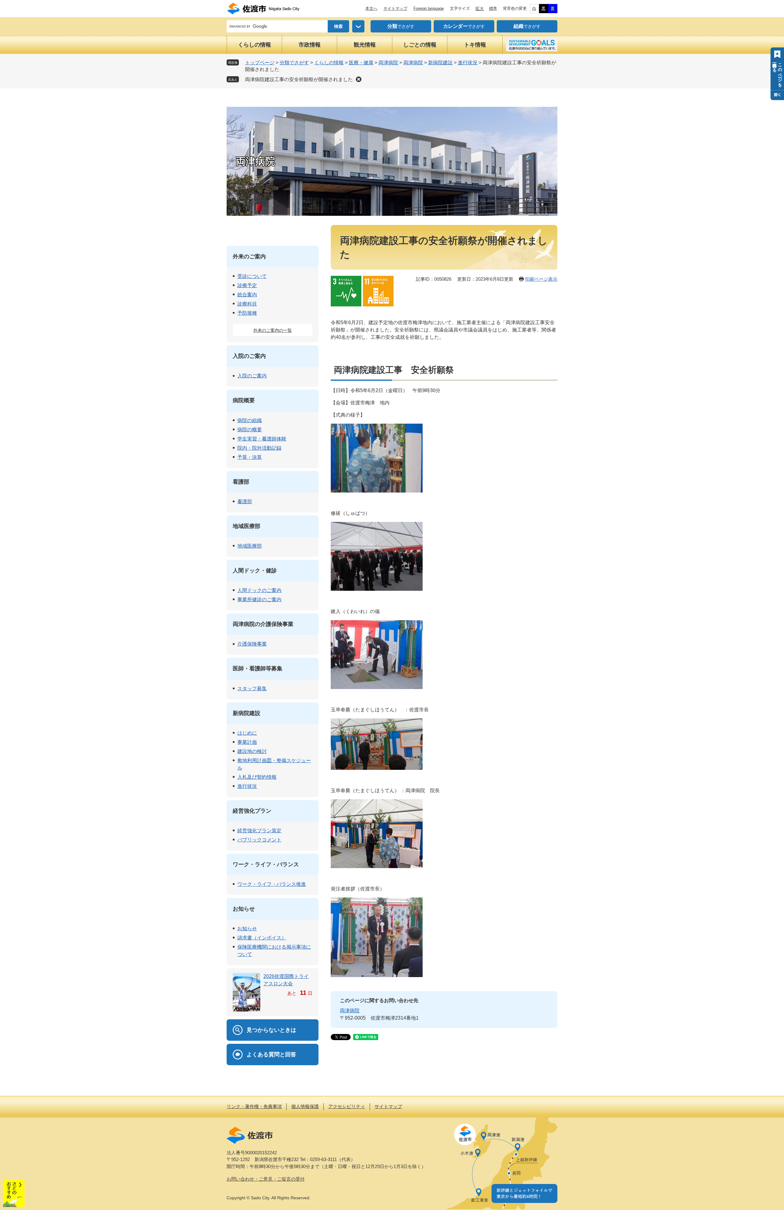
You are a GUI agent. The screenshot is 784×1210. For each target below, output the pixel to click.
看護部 (241, 482)
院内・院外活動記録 (259, 448)
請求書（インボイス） (261, 937)
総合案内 (247, 294)
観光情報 (365, 45)
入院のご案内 (249, 356)
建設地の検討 (252, 751)
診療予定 (247, 285)
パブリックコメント (259, 839)
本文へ (371, 8)
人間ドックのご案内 (259, 590)
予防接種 (247, 313)
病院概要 (244, 400)
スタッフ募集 (252, 688)
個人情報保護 (305, 1106)
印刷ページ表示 (541, 279)
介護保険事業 (252, 643)
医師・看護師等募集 (257, 668)
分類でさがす (294, 62)
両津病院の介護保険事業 (263, 624)
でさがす (400, 26)
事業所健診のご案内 (259, 599)
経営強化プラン (252, 811)
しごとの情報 (419, 45)
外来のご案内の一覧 (272, 330)
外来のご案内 (249, 256)
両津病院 (388, 62)
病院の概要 (249, 429)
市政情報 (310, 45)
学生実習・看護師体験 (261, 438)
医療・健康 (361, 62)
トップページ (259, 62)
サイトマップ (395, 8)
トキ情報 (475, 45)
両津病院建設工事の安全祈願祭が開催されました (299, 79)
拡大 (479, 8)
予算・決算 (249, 457)
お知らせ (244, 909)
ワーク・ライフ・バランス (266, 864)
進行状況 (467, 62)
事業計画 (247, 742)
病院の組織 (249, 420)
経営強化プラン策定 (259, 830)
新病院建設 (440, 62)
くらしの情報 (254, 45)
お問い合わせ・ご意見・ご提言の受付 (266, 1179)
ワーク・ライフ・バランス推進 (271, 884)
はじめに (247, 733)
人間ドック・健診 (255, 571)
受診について (252, 276)
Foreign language (428, 8)
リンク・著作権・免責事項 (254, 1106)
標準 (493, 8)
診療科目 (247, 303)
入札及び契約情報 (257, 777)
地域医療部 (246, 526)
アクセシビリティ (346, 1106)
